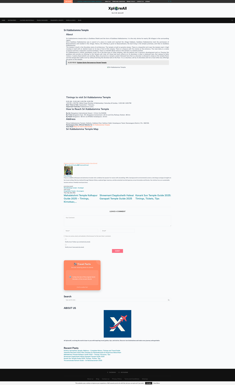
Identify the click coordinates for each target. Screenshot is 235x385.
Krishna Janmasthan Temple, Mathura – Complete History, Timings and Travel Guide (92, 350)
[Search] (232, 20)
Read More (156, 383)
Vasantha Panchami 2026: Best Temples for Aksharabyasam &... (97, 1)
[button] (74, 1)
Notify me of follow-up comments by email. (77, 242)
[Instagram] (170, 1)
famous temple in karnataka (73, 163)
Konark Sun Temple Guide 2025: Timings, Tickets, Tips (82, 358)
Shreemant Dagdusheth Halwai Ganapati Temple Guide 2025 (84, 356)
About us (107, 1)
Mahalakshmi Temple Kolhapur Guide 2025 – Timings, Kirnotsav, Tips (87, 354)
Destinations (12, 20)
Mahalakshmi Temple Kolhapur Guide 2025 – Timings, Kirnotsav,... (80, 198)
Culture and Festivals (27, 20)
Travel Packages (42, 20)
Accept (149, 383)
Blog (79, 20)
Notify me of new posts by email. (74, 247)
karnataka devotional (90, 163)
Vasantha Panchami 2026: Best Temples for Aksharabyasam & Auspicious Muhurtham (92, 352)
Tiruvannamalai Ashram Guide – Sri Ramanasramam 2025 (83, 360)
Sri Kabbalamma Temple (101, 125)
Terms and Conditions (118, 1)
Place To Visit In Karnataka (83, 126)
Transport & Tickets (56, 20)
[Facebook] (168, 1)
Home (3, 20)
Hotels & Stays (70, 20)
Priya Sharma (68, 176)
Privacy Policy (131, 1)
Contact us (140, 1)
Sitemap (147, 1)
